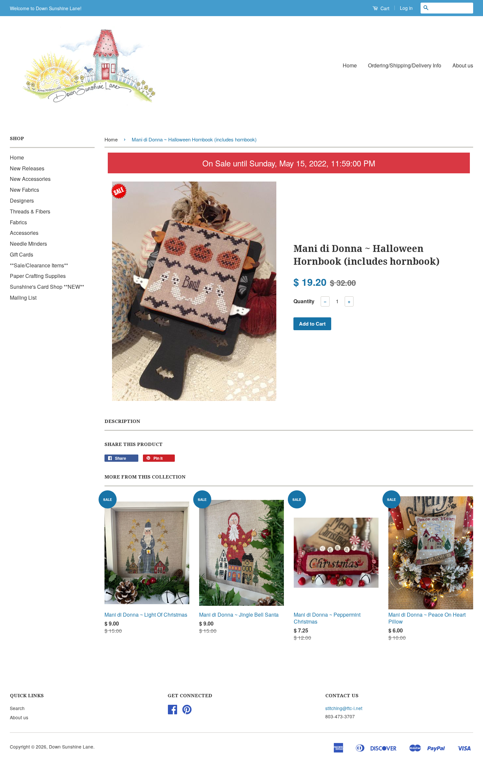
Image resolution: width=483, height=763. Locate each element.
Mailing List (23, 297)
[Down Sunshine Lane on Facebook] (172, 711)
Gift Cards (21, 254)
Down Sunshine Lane (71, 746)
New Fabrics (24, 189)
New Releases (27, 168)
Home (350, 65)
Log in (406, 8)
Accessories (24, 232)
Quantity (303, 301)
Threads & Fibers (30, 211)
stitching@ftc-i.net (343, 708)
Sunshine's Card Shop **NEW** (47, 286)
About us (462, 65)
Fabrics (18, 222)
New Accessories (30, 179)
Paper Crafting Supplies (38, 276)
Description (122, 421)
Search (17, 708)
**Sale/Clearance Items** (39, 265)
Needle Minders (28, 243)
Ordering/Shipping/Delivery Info (404, 65)
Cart (384, 8)
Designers (22, 200)
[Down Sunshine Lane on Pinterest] (187, 711)
